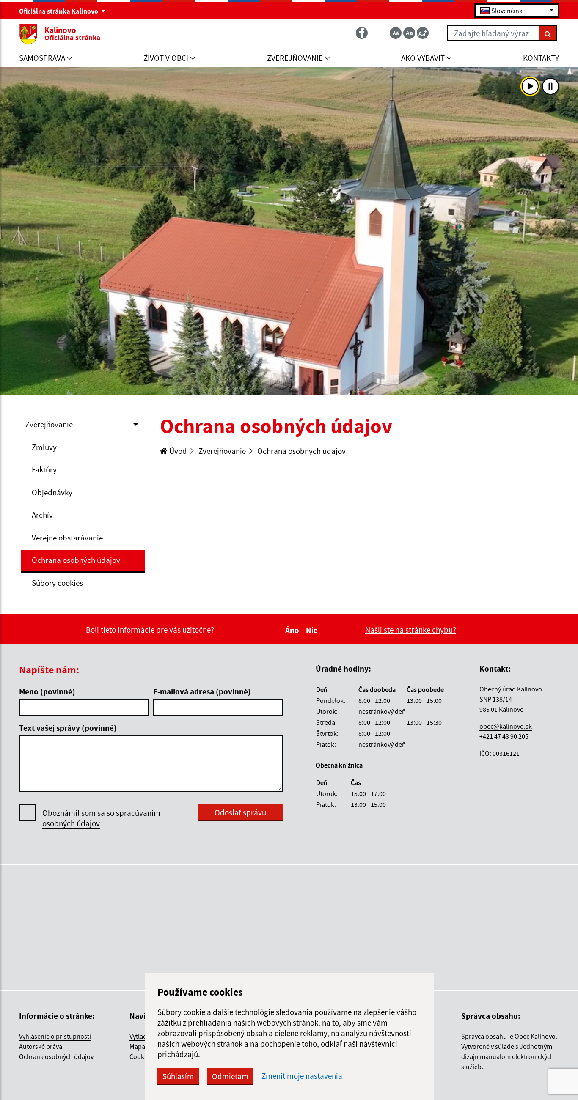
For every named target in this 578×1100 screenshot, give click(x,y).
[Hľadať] (548, 33)
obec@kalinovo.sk (505, 726)
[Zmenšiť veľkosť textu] (396, 33)
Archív (42, 515)
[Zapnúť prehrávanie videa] (530, 86)
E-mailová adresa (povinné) (202, 691)
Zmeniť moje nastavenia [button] (301, 1076)
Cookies (140, 1056)
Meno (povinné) (47, 691)
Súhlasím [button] (178, 1076)
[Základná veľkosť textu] (409, 33)
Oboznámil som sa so (101, 818)
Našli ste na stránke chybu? (410, 630)
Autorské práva (40, 1046)
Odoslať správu (240, 812)
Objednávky (52, 492)
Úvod (177, 451)
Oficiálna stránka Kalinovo (59, 11)
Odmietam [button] (230, 1076)
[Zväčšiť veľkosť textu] (423, 33)
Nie (313, 630)
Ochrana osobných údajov (76, 560)
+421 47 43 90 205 (503, 736)
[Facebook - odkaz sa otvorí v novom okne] (362, 33)
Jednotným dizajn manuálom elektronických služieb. (507, 1056)
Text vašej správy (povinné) (68, 728)
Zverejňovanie (49, 424)
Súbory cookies (57, 583)
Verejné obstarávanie (67, 537)
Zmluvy (44, 447)
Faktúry (44, 469)
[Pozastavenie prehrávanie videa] (550, 86)
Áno (293, 630)
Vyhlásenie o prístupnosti (55, 1036)
